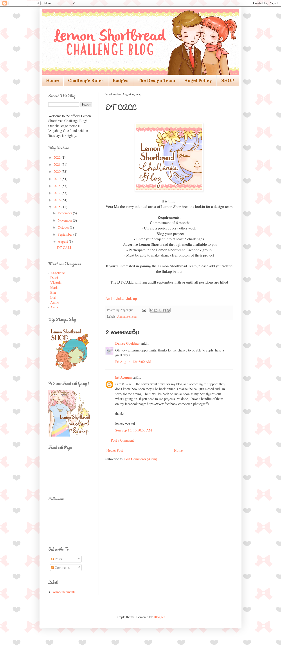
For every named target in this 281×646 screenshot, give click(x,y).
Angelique (57, 272)
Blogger (159, 617)
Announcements (127, 316)
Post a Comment (122, 440)
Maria (54, 287)
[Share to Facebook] (164, 310)
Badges (120, 80)
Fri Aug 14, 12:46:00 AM (133, 361)
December (65, 213)
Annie (54, 302)
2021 (57, 164)
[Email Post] (143, 310)
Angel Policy (198, 80)
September (65, 234)
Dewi (54, 277)
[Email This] (152, 310)
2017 (57, 192)
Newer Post (114, 450)
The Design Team (156, 80)
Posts (58, 559)
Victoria (55, 282)
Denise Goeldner (127, 343)
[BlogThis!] (156, 310)
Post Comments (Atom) (140, 459)
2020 (57, 171)
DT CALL (64, 247)
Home (52, 80)
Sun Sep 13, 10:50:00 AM (133, 430)
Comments (62, 567)
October (64, 227)
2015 (57, 206)
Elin (53, 292)
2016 (57, 199)
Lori (53, 297)
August (63, 241)
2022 (57, 157)
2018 (57, 185)
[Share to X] (160, 310)
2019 (57, 178)
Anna (54, 307)
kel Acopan (123, 377)
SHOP (227, 80)
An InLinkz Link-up (121, 298)
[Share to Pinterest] (168, 310)
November (65, 220)
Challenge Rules (86, 80)
